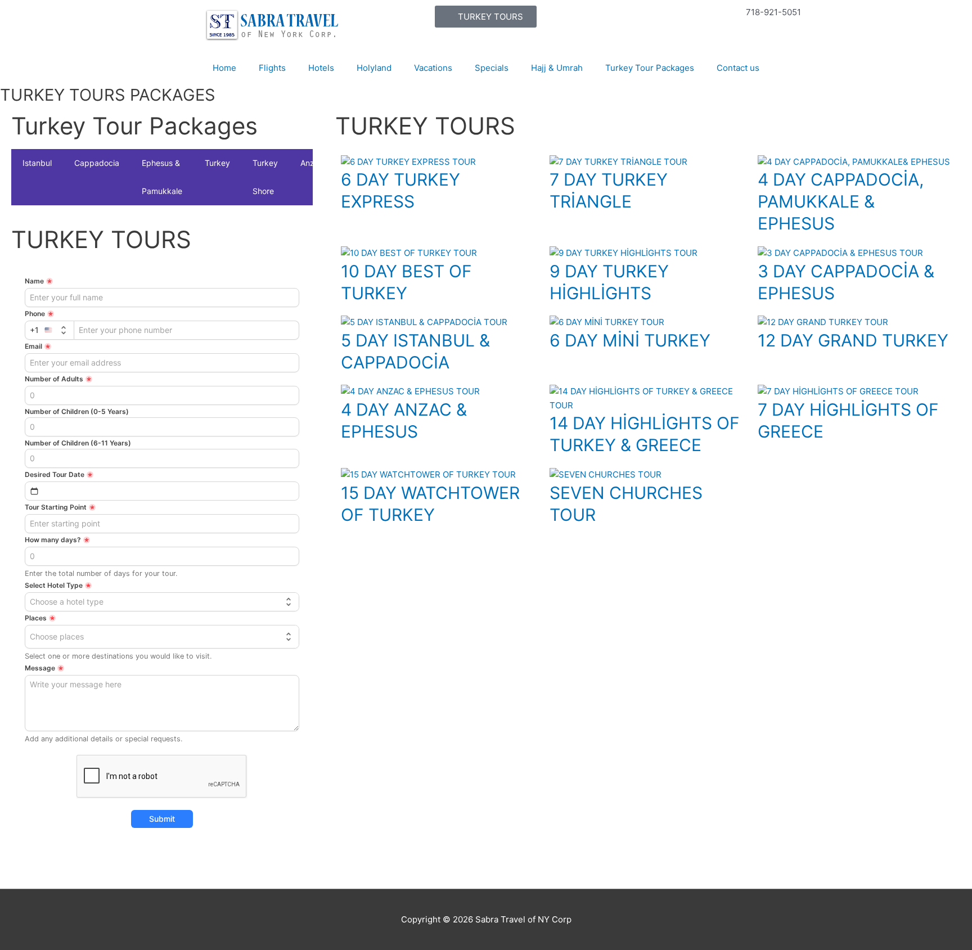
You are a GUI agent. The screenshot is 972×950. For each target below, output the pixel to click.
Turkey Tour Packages (649, 67)
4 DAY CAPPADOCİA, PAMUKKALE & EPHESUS (841, 201)
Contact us (738, 67)
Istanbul (37, 163)
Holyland (374, 67)
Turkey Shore (265, 177)
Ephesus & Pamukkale (162, 177)
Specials (491, 67)
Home (224, 67)
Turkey (217, 163)
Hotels (321, 67)
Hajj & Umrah (557, 67)
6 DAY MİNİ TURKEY (630, 340)
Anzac (311, 163)
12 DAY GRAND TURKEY (853, 340)
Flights (272, 67)
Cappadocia (96, 163)
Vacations (433, 67)
